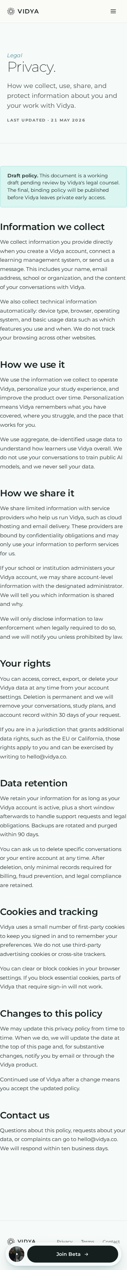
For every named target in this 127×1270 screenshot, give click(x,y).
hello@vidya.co (46, 756)
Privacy (65, 1241)
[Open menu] (113, 11)
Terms (87, 1241)
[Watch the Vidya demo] (16, 1254)
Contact (111, 1241)
